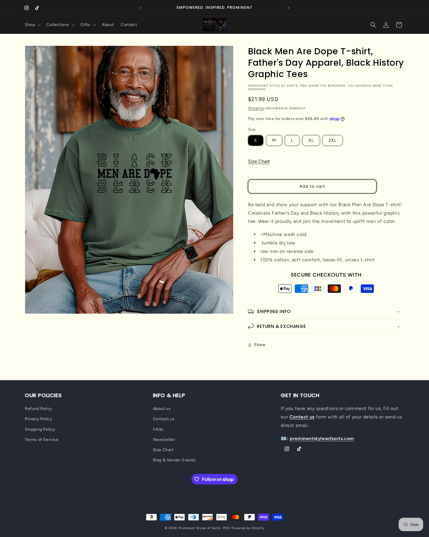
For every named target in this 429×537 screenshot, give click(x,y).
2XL (332, 140)
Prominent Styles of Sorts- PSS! (205, 528)
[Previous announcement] (140, 7)
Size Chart (259, 161)
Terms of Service (42, 439)
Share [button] (260, 344)
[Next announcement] (288, 7)
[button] (32, 25)
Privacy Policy (38, 418)
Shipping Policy (40, 429)
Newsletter (164, 439)
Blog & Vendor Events (174, 460)
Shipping (256, 108)
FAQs (158, 429)
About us (162, 408)
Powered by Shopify (247, 528)
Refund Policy (38, 408)
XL (311, 140)
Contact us (164, 418)
